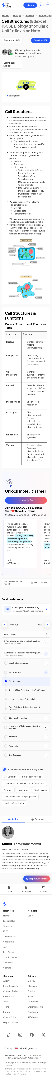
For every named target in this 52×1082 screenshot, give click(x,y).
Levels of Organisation (14, 803)
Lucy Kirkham (35, 53)
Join (5, 947)
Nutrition (8, 790)
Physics (31, 991)
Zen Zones (8, 962)
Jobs (5, 1001)
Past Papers (8, 952)
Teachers (7, 926)
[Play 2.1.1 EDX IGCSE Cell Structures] (26, 87)
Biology (17, 15)
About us (7, 980)
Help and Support (11, 1022)
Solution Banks (10, 957)
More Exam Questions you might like (25, 769)
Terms (6, 1006)
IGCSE (5, 15)
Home (6, 915)
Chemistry (32, 986)
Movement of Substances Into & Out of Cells (24, 783)
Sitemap (7, 967)
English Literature (35, 1006)
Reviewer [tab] (39, 819)
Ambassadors (9, 936)
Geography (33, 1001)
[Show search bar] (41, 5)
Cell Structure (10, 776)
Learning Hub (9, 921)
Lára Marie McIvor (34, 50)
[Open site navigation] (47, 5)
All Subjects (33, 1017)
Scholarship (8, 941)
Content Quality (10, 991)
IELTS (5, 931)
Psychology (33, 1012)
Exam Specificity (10, 986)
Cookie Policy (9, 1017)
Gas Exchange (40, 790)
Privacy (6, 1012)
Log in (30, 915)
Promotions (9, 996)
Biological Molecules (31, 776)
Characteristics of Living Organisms (20, 796)
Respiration (23, 790)
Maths (30, 996)
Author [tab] (15, 819)
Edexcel (30, 15)
